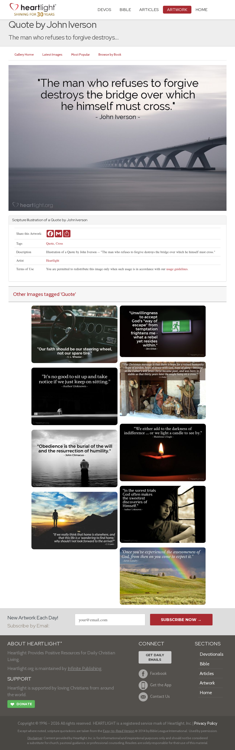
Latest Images (52, 54)
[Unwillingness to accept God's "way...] (163, 331)
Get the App (160, 685)
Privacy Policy (205, 723)
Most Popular (80, 54)
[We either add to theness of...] (163, 452)
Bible (125, 9)
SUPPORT (19, 679)
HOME (201, 9)
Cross (59, 243)
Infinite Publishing (84, 668)
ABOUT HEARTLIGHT (34, 643)
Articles (149, 9)
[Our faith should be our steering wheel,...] (74, 334)
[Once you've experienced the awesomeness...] (163, 575)
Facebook (158, 673)
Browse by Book (109, 54)
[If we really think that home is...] (74, 520)
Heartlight (52, 260)
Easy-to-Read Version (118, 731)
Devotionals (211, 654)
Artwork (177, 9)
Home (206, 692)
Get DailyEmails (155, 657)
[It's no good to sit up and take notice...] (74, 396)
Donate (21, 704)
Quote (50, 243)
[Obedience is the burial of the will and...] (74, 458)
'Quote (68, 294)
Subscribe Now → (181, 619)
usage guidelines (176, 269)
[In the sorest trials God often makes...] (163, 514)
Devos (104, 9)
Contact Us (160, 696)
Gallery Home (24, 54)
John (71, 220)
